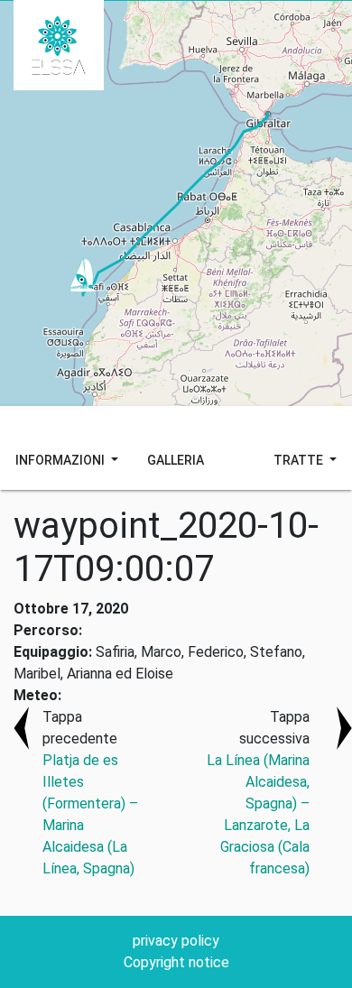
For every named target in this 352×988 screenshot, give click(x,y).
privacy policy (176, 940)
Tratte (299, 460)
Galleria (175, 460)
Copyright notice (176, 962)
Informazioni (61, 460)
